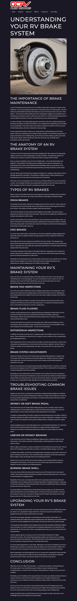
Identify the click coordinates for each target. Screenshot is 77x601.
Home (13, 12)
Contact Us (44, 12)
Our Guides (54, 12)
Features (20, 12)
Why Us (36, 12)
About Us (28, 12)
